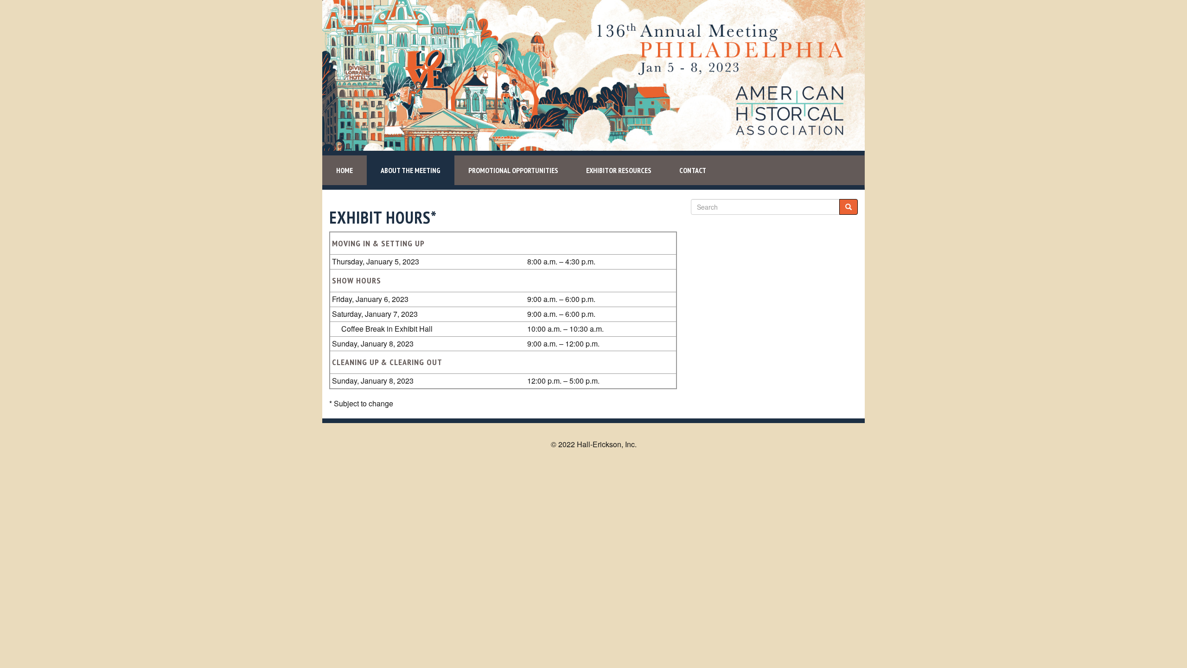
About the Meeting (410, 170)
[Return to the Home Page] (593, 74)
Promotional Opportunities (513, 170)
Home (344, 170)
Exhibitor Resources (618, 170)
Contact (692, 170)
